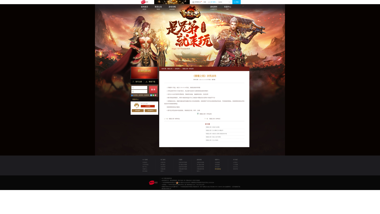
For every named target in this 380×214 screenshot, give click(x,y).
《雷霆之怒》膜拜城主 (174, 118)
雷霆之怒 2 (170, 68)
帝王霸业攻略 (200, 164)
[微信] (153, 95)
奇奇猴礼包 (198, 2)
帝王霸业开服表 (183, 164)
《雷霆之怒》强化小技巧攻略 (213, 137)
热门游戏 (213, 2)
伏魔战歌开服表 (183, 169)
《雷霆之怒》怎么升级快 (211, 140)
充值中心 (144, 169)
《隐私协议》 (188, 180)
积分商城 (144, 171)
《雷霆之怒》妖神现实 (214, 118)
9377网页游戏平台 (144, 2)
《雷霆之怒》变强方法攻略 (212, 127)
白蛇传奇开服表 (183, 167)
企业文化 (235, 167)
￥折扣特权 (145, 164)
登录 (237, 2)
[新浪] (155, 95)
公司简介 (235, 162)
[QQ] (151, 95)
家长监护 (137, 110)
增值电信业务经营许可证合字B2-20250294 (202, 182)
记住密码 (135, 95)
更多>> (162, 171)
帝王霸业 (163, 164)
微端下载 (152, 82)
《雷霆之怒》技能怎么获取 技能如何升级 (216, 133)
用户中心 (144, 167)
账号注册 (139, 82)
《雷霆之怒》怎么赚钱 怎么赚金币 (214, 130)
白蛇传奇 (163, 167)
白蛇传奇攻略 (200, 167)
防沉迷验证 (218, 169)
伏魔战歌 (163, 169)
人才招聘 (235, 164)
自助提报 (217, 164)
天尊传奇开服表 (183, 162)
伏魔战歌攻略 (200, 169)
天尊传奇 (163, 162)
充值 (204, 2)
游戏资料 (177, 68)
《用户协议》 (180, 180)
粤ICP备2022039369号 (184, 182)
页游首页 (144, 162)
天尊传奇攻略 (200, 162)
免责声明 (235, 169)
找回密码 (141, 95)
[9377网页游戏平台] (153, 182)
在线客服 (147, 106)
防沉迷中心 (151, 110)
